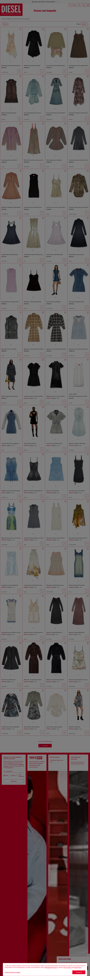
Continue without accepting (12, 972)
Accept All (79, 972)
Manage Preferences (51, 967)
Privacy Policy (67, 967)
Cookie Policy (77, 967)
